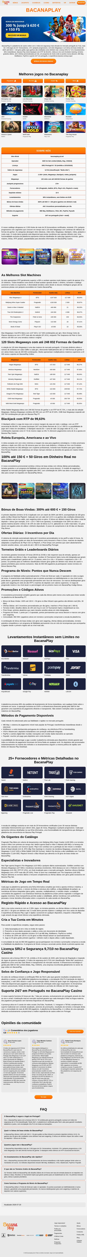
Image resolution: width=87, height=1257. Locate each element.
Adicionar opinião (75, 1031)
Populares (10, 81)
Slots (74, 81)
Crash (53, 81)
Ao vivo (31, 81)
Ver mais (43, 1097)
